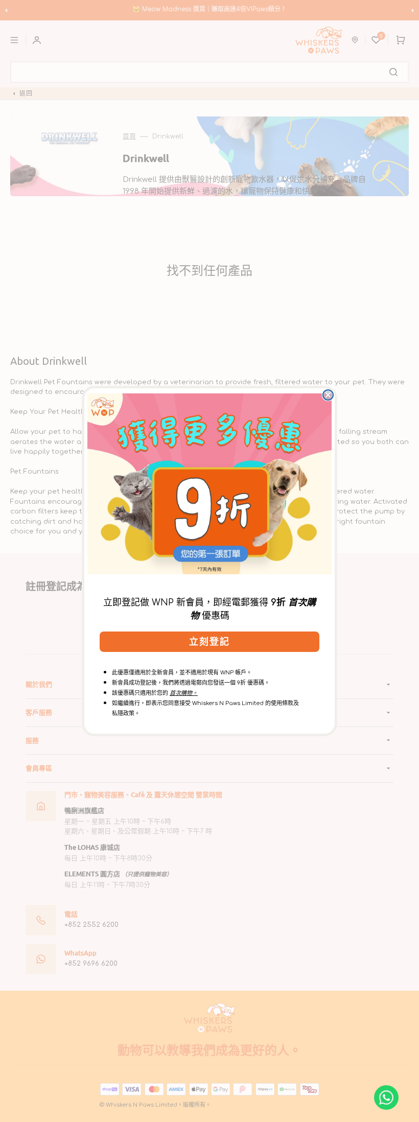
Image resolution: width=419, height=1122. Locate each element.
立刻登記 (209, 642)
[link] (209, 483)
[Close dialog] (328, 395)
